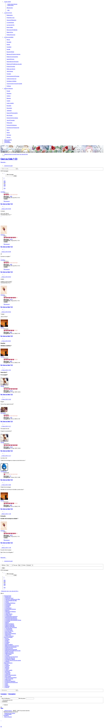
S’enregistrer (12, 694)
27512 (11, 390)
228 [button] (4, 184)
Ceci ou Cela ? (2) (9, 159)
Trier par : (15, 565)
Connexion (4, 694)
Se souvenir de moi (7, 700)
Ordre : (24, 565)
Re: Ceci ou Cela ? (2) (7, 204)
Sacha (2, 327)
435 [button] (4, 188)
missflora (3, 191)
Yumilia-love (4, 471)
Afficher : (4, 565)
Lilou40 (2, 386)
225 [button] (4, 181)
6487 (11, 332)
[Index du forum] (16, 149)
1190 (11, 417)
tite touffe (3, 413)
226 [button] (4, 182)
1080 (11, 196)
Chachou (3, 234)
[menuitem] (12, 4)
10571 (11, 239)
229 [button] (4, 186)
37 (10, 476)
